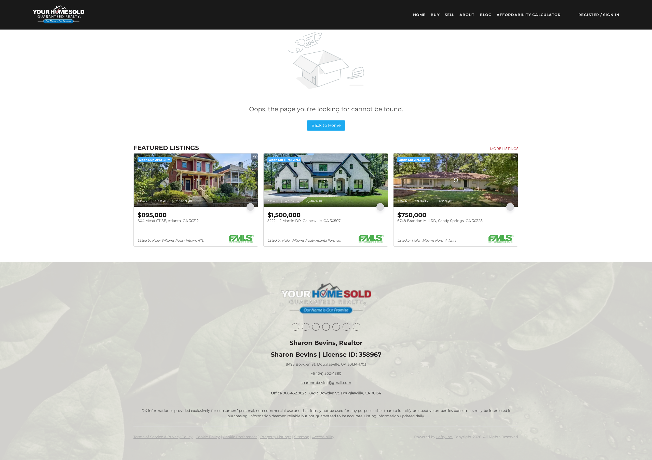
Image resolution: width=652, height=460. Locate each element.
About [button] (467, 14)
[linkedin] (305, 327)
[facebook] (295, 327)
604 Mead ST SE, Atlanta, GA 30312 (168, 220)
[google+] (356, 327)
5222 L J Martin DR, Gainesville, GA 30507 (304, 220)
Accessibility (323, 437)
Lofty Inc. (444, 437)
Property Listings (275, 437)
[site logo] (326, 298)
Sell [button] (449, 14)
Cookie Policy (208, 437)
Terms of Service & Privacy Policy (163, 437)
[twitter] (316, 327)
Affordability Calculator (529, 14)
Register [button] (588, 14)
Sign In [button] (611, 14)
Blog (486, 14)
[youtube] (346, 327)
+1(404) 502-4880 (326, 373)
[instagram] (336, 327)
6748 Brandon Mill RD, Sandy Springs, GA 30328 (440, 220)
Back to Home (326, 125)
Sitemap (301, 437)
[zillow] (326, 327)
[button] (58, 14)
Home (419, 14)
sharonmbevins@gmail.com (326, 382)
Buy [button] (435, 14)
